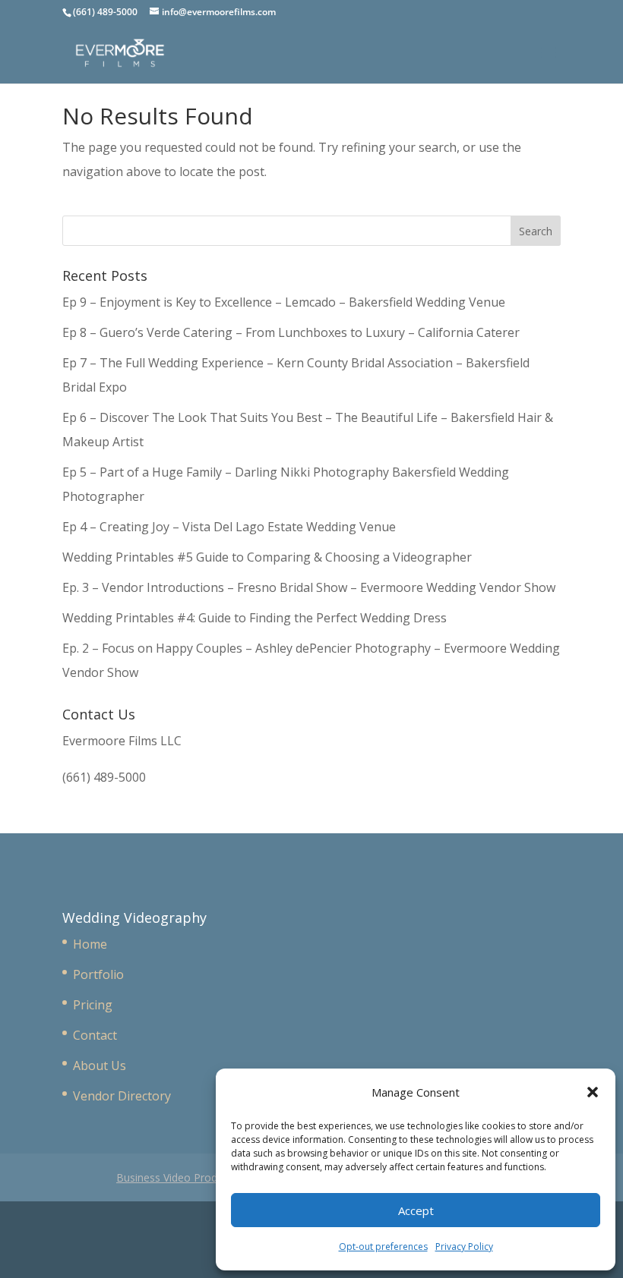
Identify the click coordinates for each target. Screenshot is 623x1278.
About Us (99, 1065)
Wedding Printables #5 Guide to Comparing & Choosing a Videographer (267, 557)
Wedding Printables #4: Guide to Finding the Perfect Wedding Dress (254, 617)
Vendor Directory (122, 1096)
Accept (416, 1210)
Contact (95, 1035)
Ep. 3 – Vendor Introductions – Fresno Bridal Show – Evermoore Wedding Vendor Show (308, 587)
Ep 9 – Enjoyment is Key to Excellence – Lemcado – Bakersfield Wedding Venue (283, 302)
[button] (592, 1092)
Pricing (92, 1004)
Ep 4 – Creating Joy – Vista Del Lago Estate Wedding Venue (229, 526)
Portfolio (98, 974)
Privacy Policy (464, 1246)
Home (90, 944)
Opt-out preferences (383, 1246)
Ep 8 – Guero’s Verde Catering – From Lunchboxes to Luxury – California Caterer (294, 332)
